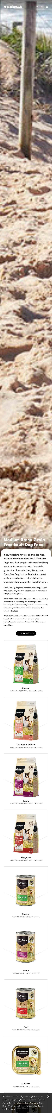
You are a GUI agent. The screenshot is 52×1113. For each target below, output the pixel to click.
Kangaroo (26, 857)
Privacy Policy (25, 1106)
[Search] (42, 6)
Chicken (26, 688)
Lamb (26, 801)
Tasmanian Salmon (26, 744)
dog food (14, 611)
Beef (26, 1027)
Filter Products (27, 633)
